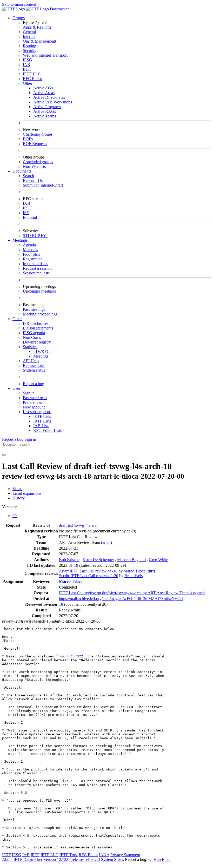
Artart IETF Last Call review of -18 (88, 571)
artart (106, 542)
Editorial (30, 217)
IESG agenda (34, 333)
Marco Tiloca (134, 571)
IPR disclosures (35, 323)
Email (166, 859)
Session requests (36, 273)
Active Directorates (49, 97)
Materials (30, 249)
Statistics (30, 347)
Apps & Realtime (37, 27)
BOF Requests (35, 143)
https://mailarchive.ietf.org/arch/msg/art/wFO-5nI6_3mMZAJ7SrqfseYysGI (121, 598)
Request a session (37, 268)
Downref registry (37, 342)
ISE (26, 212)
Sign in (29, 393)
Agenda (29, 245)
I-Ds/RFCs (42, 351)
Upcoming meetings (39, 291)
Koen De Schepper (98, 559)
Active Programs (47, 106)
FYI (44, 235)
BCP (36, 235)
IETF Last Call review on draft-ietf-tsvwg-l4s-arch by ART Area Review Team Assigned (132, 593)
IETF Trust (68, 855)
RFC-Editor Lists (47, 430)
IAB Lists (41, 426)
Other (27, 83)
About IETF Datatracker (22, 859)
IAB (26, 64)
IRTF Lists (42, 421)
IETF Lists (42, 416)
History (18, 498)
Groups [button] (18, 18)
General (29, 32)
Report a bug (33, 383)
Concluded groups (38, 162)
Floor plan (31, 254)
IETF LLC (32, 74)
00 (14, 515)
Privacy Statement (125, 855)
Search (28, 176)
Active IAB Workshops (52, 102)
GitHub (154, 859)
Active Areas (44, 92)
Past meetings (34, 309)
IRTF (27, 69)
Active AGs (43, 88)
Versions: (9, 507)
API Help (31, 361)
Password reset (35, 397)
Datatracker (59, 9)
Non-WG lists (34, 166)
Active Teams (44, 116)
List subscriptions (37, 412)
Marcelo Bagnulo (131, 559)
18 (61, 604)
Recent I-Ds (33, 180)
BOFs (28, 139)
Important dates (35, 263)
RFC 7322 (74, 656)
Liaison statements (38, 328)
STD (27, 235)
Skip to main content (19, 4)
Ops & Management (39, 41)
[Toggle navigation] (4, 455)
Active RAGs (44, 111)
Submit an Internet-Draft (43, 185)
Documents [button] (21, 171)
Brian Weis (133, 575)
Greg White (158, 559)
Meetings (40, 356)
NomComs (32, 337)
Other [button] (17, 318)
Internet (29, 36)
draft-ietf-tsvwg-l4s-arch (78, 525)
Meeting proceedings (40, 314)
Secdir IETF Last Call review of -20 (88, 575)
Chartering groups (37, 134)
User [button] (16, 388)
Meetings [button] (20, 240)
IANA (104, 855)
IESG (27, 60)
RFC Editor (32, 78)
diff (151, 571)
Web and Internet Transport (45, 55)
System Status (112, 859)
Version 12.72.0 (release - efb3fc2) (72, 859)
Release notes (34, 365)
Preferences (32, 402)
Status (17, 488)
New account (34, 407)
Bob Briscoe (69, 559)
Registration (33, 259)
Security (29, 50)
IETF (6, 855)
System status (34, 370)
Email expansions (26, 493)
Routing (29, 46)
